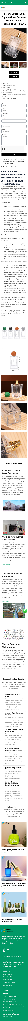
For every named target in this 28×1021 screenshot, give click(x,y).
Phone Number (4, 113)
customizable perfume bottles (10, 160)
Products (17, 166)
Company (3, 108)
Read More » (3, 852)
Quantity (3, 124)
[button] (26, 2)
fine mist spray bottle (8, 163)
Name (2, 103)
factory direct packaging (19, 161)
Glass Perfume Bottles (8, 166)
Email (2, 118)
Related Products (14, 807)
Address (3, 129)
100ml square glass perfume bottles (12, 158)
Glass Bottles (6, 971)
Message (3, 134)
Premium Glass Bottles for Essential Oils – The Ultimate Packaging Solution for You (13, 885)
